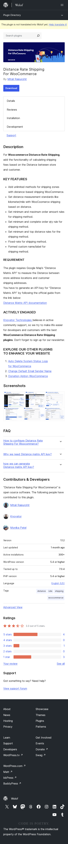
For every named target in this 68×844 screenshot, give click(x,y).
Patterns (41, 726)
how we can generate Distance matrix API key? (18, 465)
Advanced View (12, 607)
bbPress (10, 777)
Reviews (12, 109)
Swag (41, 755)
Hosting (8, 720)
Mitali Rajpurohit (17, 79)
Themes (40, 715)
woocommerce (55, 597)
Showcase (42, 709)
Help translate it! (58, 24)
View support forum (15, 688)
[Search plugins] (38, 35)
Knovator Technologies (18, 320)
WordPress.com (14, 766)
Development (15, 126)
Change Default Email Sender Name (29, 371)
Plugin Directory (12, 15)
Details (11, 100)
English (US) (58, 583)
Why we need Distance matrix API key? (27, 454)
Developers (10, 749)
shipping (59, 591)
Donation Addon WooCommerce (28, 376)
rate (50, 591)
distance (41, 591)
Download (11, 88)
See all (61, 663)
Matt (8, 772)
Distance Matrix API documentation (25, 302)
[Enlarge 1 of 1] (60, 395)
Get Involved (43, 737)
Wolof (14, 798)
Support (11, 135)
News (6, 715)
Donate (42, 749)
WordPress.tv (13, 755)
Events (40, 743)
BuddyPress (12, 783)
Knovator (16, 516)
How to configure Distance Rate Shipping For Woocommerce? (23, 442)
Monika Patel (18, 527)
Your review (10, 663)
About (7, 709)
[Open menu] (62, 5)
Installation (13, 118)
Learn (6, 737)
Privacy (7, 726)
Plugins (40, 720)
